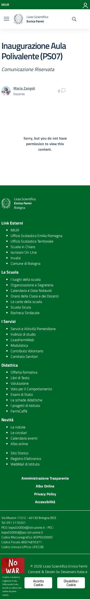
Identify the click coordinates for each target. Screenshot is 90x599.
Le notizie (18, 427)
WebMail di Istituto (25, 464)
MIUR (15, 230)
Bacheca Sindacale (25, 312)
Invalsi (16, 258)
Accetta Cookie (38, 582)
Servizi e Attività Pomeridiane (33, 328)
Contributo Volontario (27, 351)
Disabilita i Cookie (71, 582)
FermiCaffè (19, 411)
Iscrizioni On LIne (24, 252)
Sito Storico (19, 453)
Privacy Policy (45, 494)
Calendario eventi (24, 438)
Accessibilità (45, 502)
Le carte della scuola (26, 301)
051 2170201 (16, 522)
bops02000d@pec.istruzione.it (22, 532)
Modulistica (19, 345)
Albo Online (45, 486)
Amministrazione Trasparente (45, 478)
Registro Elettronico (26, 458)
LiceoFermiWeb (22, 340)
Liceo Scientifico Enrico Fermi (65, 566)
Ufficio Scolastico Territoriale (32, 241)
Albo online (19, 443)
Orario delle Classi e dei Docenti (35, 296)
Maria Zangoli (24, 88)
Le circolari (19, 432)
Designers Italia (72, 571)
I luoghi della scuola (26, 279)
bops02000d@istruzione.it (27, 527)
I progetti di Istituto (25, 405)
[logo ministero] (18, 19)
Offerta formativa (24, 372)
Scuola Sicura (21, 307)
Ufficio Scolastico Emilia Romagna (36, 235)
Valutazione (20, 383)
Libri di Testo (20, 378)
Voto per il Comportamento (31, 389)
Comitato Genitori (24, 356)
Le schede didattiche (26, 400)
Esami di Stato (22, 394)
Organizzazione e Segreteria (32, 285)
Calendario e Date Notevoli (31, 290)
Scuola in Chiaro (23, 247)
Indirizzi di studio (23, 334)
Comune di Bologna (25, 263)
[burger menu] (6, 19)
